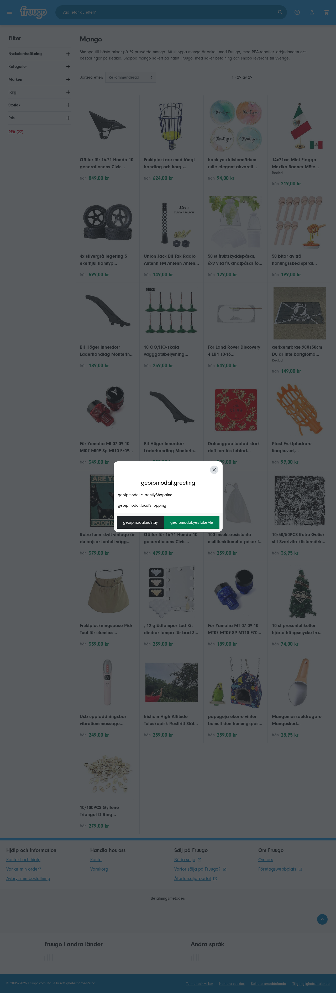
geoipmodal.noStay (140, 522)
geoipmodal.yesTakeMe (191, 522)
